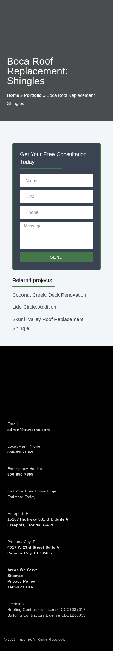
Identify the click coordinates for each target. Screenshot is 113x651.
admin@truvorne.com (28, 429)
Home (13, 95)
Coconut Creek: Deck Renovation (49, 295)
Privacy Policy (21, 581)
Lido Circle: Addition (34, 307)
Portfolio (33, 95)
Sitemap (15, 575)
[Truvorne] (22, 24)
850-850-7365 (20, 452)
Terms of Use (20, 587)
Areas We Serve (22, 570)
